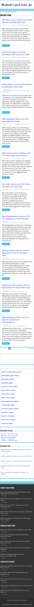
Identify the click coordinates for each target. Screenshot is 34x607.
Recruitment (22, 222)
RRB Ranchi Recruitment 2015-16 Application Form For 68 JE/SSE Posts (15, 252)
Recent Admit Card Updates (10, 401)
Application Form (7, 291)
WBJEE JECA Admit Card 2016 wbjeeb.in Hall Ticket (15, 530)
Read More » (6, 45)
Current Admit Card (12, 90)
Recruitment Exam (6, 92)
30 (3, 125)
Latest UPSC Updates (8, 394)
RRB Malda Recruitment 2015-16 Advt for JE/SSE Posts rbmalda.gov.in (15, 319)
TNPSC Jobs (4, 437)
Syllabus (23, 158)
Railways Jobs (11, 439)
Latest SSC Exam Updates (9, 386)
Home (1, 11)
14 (3, 58)
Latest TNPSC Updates (8, 420)
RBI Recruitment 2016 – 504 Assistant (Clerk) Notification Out (16, 461)
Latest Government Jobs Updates (11, 372)
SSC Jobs (3, 433)
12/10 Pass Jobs (13, 435)
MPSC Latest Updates (8, 397)
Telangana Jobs (12, 437)
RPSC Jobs (4, 435)
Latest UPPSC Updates (8, 390)
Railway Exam (26, 25)
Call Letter (14, 25)
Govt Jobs (3, 440)
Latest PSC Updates (7, 412)
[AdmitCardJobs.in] (17, 4)
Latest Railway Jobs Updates (10, 375)
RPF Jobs (3, 439)
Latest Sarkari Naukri (13, 433)
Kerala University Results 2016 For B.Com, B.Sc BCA (16, 585)
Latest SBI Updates (7, 383)
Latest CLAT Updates (8, 416)
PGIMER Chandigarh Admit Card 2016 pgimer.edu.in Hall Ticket (12, 555)
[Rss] (17, 602)
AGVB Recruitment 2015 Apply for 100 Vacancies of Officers (16, 456)
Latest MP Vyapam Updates (9, 409)
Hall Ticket (19, 25)
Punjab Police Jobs (12, 440)
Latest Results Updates (8, 405)
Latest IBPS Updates (7, 379)
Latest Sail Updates (7, 423)
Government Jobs (7, 222)
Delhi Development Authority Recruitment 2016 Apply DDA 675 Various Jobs (15, 493)
